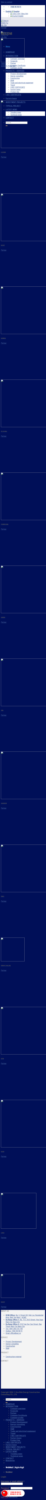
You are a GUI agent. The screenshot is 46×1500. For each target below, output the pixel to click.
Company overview (17, 1409)
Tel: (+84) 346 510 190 (14, 1329)
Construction (15, 78)
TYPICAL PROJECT (13, 1449)
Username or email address (12, 1481)
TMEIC (3, 64)
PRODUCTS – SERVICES (15, 71)
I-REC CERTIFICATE (17, 87)
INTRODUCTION (12, 1406)
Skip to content (6, 2)
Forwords (14, 1411)
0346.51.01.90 (15, 1494)
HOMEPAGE (10, 1404)
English (9, 11)
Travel (12, 85)
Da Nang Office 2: (12, 1324)
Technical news (16, 1456)
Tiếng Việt (24, 14)
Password (5, 1488)
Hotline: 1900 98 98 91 (14, 1331)
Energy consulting (16, 76)
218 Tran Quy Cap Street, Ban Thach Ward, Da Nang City (24, 1325)
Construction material (13, 1357)
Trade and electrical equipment (21, 83)
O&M (12, 80)
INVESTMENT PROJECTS (15, 1447)
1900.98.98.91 (15, 1492)
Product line (14, 92)
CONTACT (10, 1458)
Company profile (16, 68)
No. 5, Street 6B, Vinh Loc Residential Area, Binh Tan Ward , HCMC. (24, 1316)
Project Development (18, 74)
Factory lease (15, 89)
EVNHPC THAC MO (8, 66)
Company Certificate (17, 65)
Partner (13, 63)
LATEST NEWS (11, 1451)
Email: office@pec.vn (13, 1333)
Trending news (16, 1454)
